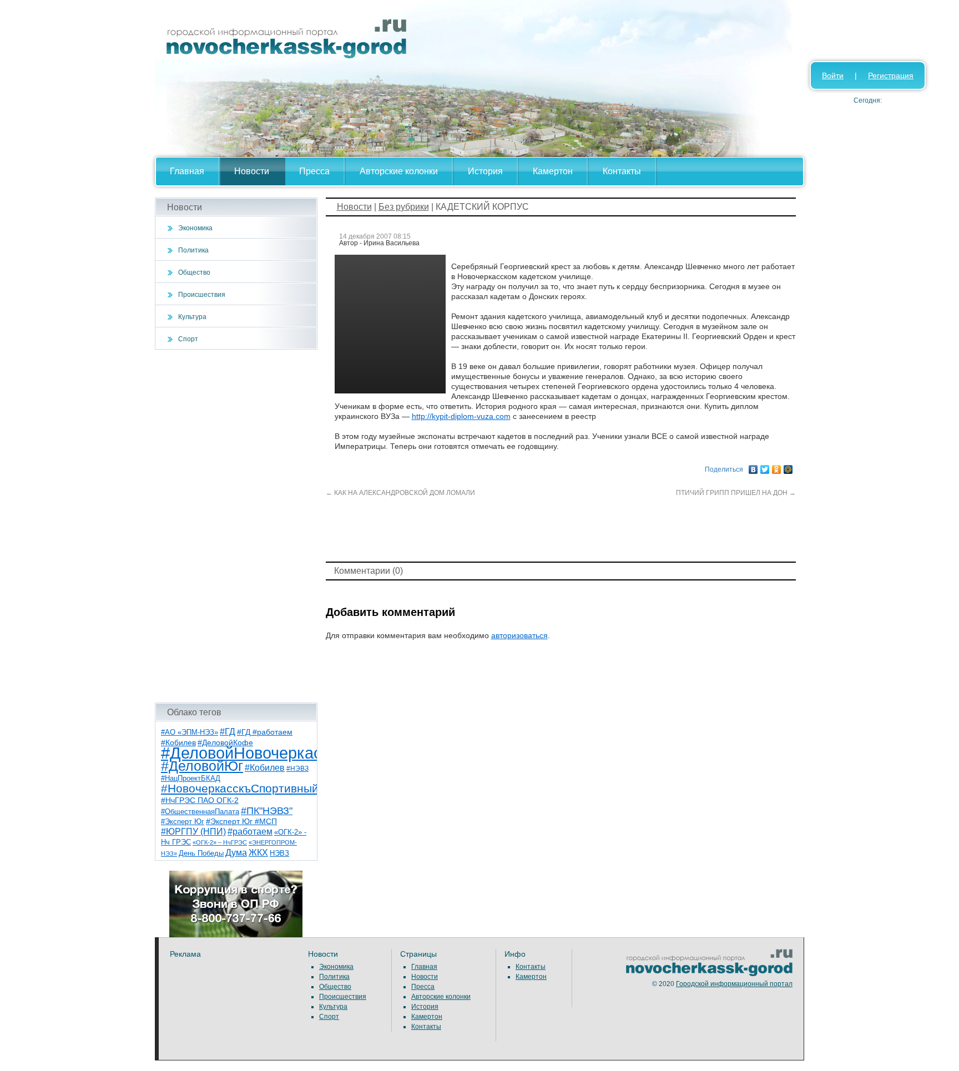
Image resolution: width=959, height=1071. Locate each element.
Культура (192, 317)
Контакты (622, 171)
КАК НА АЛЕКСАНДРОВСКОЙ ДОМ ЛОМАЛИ (400, 493)
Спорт (188, 339)
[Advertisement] (236, 526)
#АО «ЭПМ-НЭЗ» (189, 732)
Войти (833, 75)
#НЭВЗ (297, 768)
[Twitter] (765, 466)
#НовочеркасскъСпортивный (240, 788)
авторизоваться (519, 635)
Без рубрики (403, 206)
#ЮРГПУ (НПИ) (193, 831)
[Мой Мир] (788, 466)
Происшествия (201, 295)
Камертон (553, 171)
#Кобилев (265, 767)
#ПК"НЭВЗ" (266, 810)
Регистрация (890, 75)
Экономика (195, 228)
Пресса (314, 171)
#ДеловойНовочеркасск (249, 753)
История (485, 171)
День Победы (201, 853)
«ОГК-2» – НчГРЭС (220, 842)
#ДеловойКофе (225, 742)
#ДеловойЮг (202, 766)
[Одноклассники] (777, 466)
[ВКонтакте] (753, 466)
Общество (194, 272)
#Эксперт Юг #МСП (241, 821)
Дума (236, 852)
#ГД (227, 731)
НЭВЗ (279, 853)
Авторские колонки (399, 171)
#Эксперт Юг (182, 821)
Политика (193, 250)
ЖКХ (258, 852)
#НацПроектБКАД (190, 778)
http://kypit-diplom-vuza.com (461, 416)
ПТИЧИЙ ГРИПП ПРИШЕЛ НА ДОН (736, 493)
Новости (251, 171)
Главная (187, 171)
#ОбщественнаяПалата (200, 812)
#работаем (250, 831)
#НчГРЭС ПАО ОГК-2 (200, 800)
